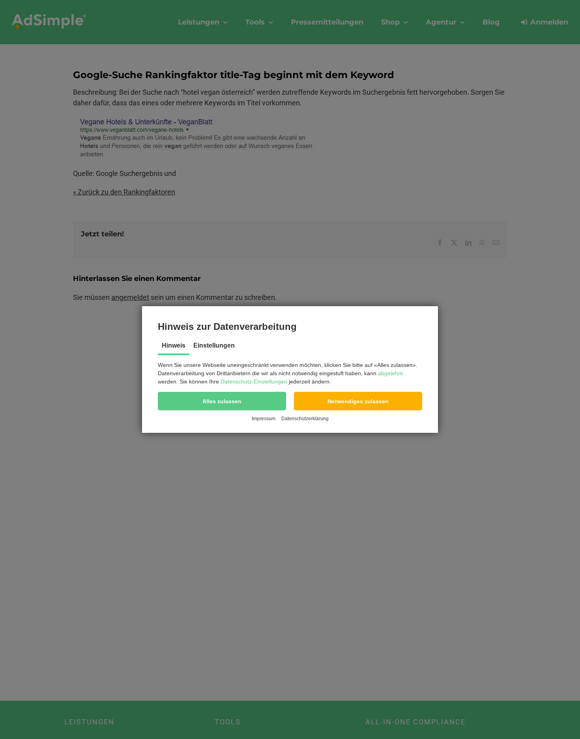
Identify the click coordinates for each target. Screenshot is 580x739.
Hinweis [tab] (173, 345)
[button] (222, 401)
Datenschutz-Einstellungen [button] (254, 381)
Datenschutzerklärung (305, 418)
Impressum (263, 418)
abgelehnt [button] (390, 373)
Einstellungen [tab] (214, 345)
